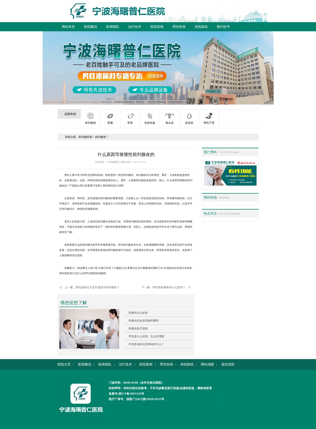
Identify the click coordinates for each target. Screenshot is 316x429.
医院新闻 (156, 27)
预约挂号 (223, 27)
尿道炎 (189, 122)
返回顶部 (227, 364)
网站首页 (68, 27)
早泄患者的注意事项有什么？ (146, 344)
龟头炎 (169, 122)
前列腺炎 (90, 122)
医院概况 (90, 27)
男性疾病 (179, 27)
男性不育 (209, 122)
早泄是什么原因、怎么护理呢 (146, 336)
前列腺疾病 (85, 136)
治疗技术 (134, 27)
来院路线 (201, 27)
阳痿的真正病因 (138, 328)
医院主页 (64, 364)
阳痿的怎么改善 (138, 312)
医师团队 (112, 27)
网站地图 (207, 364)
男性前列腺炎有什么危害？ (169, 287)
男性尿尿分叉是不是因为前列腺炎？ (98, 287)
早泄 (130, 122)
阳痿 (110, 122)
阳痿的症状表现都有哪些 (144, 320)
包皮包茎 (149, 122)
